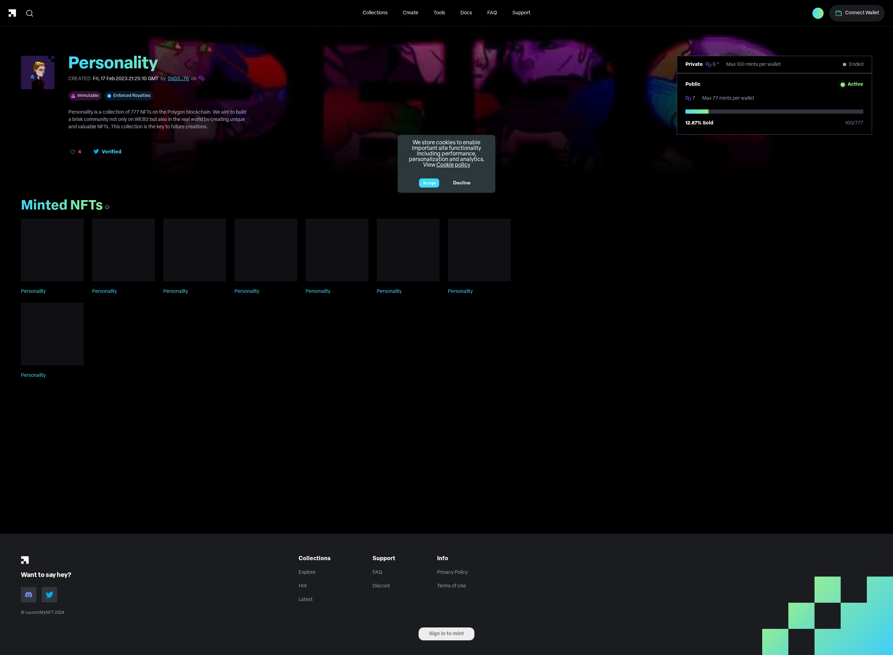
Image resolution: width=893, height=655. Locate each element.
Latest (306, 599)
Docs (466, 13)
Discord (381, 586)
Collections (375, 13)
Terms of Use (451, 586)
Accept (429, 182)
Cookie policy (453, 165)
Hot (303, 586)
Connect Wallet (862, 13)
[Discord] (28, 594)
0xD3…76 (178, 79)
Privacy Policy (452, 572)
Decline (462, 183)
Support (521, 13)
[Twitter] (49, 594)
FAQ (492, 13)
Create (410, 13)
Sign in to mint (446, 634)
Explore (307, 572)
